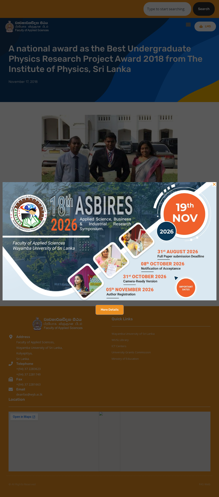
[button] (214, 184)
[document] (109, 248)
